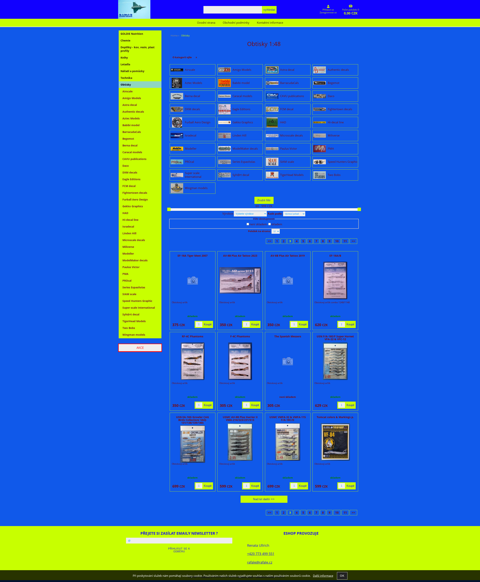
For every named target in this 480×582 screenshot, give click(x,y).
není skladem (258, 224)
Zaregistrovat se (328, 12)
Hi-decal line (336, 122)
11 (345, 241)
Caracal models (242, 96)
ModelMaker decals (245, 149)
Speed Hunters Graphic (343, 162)
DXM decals (192, 109)
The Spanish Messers (287, 336)
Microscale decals (291, 135)
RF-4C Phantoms (192, 336)
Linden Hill (239, 135)
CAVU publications (292, 96)
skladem (276, 224)
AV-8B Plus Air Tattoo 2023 (240, 255)
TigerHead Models (292, 175)
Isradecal (190, 135)
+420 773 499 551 (260, 553)
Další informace (323, 576)
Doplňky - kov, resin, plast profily (137, 49)
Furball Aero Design (197, 122)
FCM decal (286, 109)
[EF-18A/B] (335, 280)
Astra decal (287, 70)
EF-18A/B (335, 255)
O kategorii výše (182, 57)
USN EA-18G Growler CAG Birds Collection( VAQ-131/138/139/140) (192, 420)
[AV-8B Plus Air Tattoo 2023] (240, 280)
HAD (283, 122)
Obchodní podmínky (236, 23)
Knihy (124, 57)
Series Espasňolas (243, 162)
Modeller (190, 149)
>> (353, 241)
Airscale (190, 70)
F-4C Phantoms (240, 336)
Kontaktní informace (270, 23)
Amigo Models (241, 70)
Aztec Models (193, 83)
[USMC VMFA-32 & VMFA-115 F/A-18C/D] (287, 442)
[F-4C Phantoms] (240, 361)
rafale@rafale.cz (259, 562)
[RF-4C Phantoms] (192, 361)
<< (269, 241)
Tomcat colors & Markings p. (335, 417)
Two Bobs (334, 175)
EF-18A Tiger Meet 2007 (193, 255)
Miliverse (334, 135)
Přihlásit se (328, 9)
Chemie (125, 40)
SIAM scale (287, 162)
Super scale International (193, 175)
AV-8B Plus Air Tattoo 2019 (288, 255)
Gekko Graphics (242, 122)
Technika (126, 78)
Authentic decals (338, 70)
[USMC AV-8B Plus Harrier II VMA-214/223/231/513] (240, 442)
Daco (331, 96)
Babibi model (241, 83)
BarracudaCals (289, 83)
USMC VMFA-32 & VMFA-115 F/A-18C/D (287, 418)
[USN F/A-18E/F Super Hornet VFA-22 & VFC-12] (335, 361)
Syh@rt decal (240, 175)
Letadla (125, 64)
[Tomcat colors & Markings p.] (335, 442)
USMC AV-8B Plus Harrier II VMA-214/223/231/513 (240, 418)
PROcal (189, 162)
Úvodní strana (206, 23)
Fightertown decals (340, 109)
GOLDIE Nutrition (132, 33)
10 (337, 241)
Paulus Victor (288, 149)
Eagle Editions (241, 109)
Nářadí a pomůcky (132, 71)
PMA (331, 149)
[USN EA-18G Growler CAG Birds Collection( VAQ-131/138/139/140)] (192, 444)
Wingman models (196, 188)
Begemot (333, 83)
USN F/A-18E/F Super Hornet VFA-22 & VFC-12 (335, 338)
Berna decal (192, 96)
